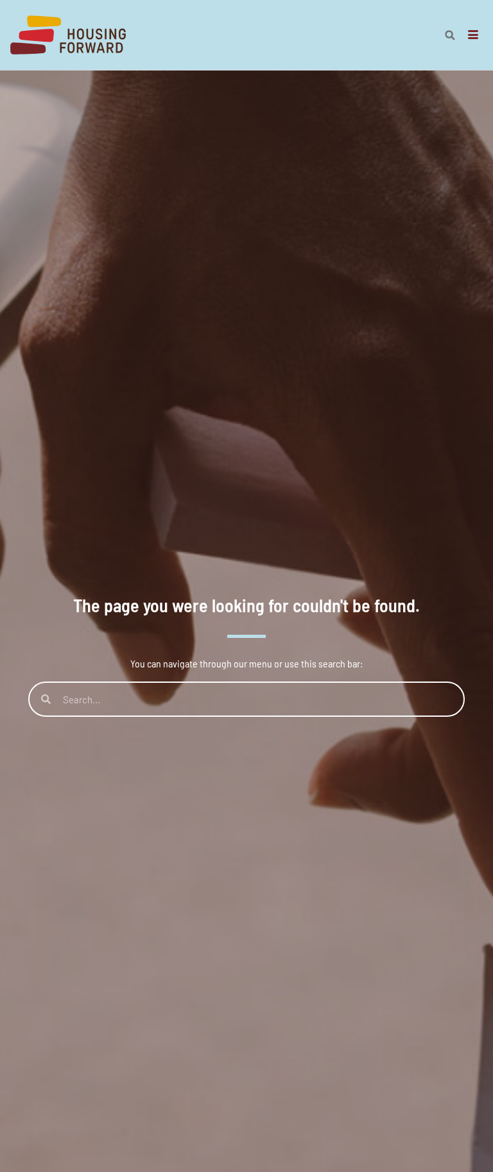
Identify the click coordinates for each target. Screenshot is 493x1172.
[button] (450, 35)
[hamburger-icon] (473, 35)
